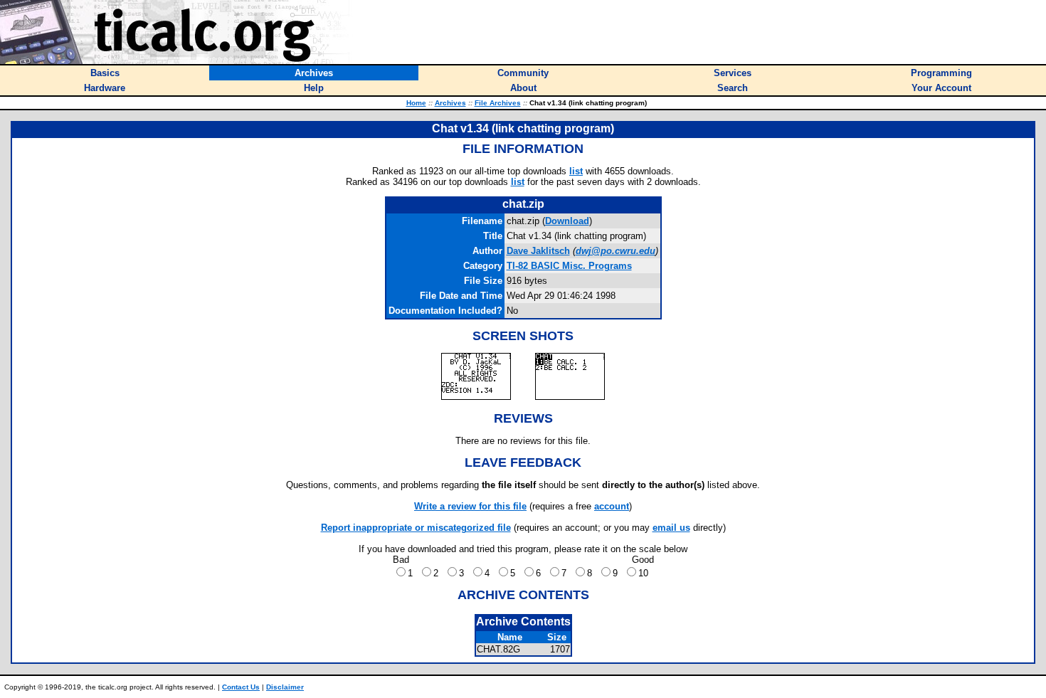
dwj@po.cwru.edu (615, 250)
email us (671, 527)
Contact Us (241, 687)
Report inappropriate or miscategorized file (416, 527)
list (576, 171)
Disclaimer (285, 687)
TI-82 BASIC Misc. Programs (569, 265)
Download (567, 221)
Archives (450, 103)
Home (416, 103)
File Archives (498, 103)
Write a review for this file (470, 506)
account (611, 506)
